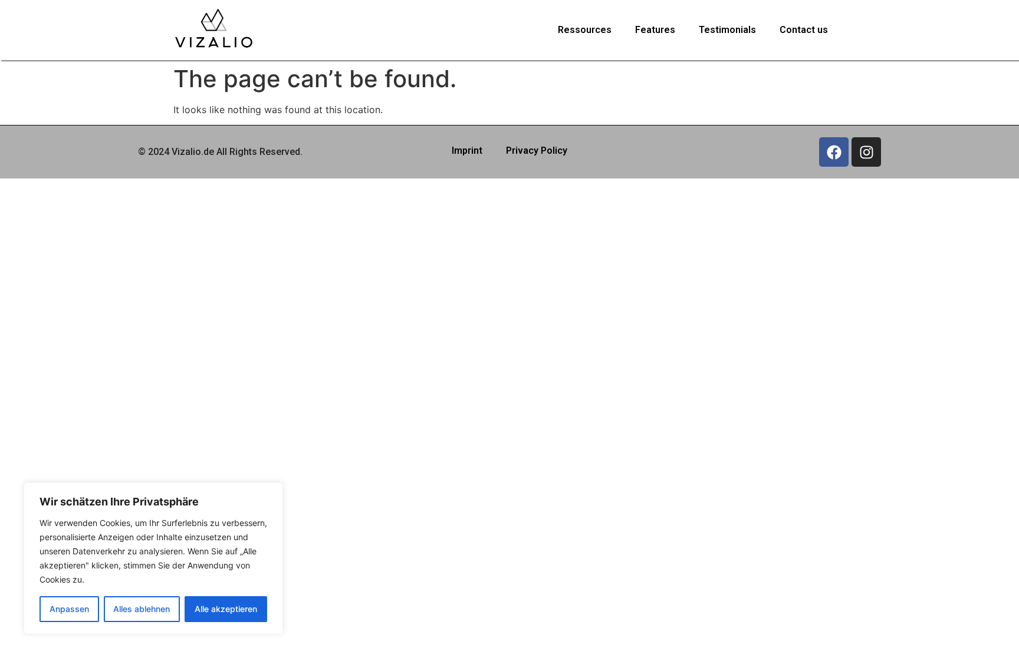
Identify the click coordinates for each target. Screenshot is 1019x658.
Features (655, 29)
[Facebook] (834, 152)
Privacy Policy (536, 150)
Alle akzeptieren (226, 609)
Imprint (467, 150)
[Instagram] (866, 152)
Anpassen (69, 609)
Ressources (585, 29)
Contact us (804, 29)
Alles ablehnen (141, 609)
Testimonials (727, 29)
